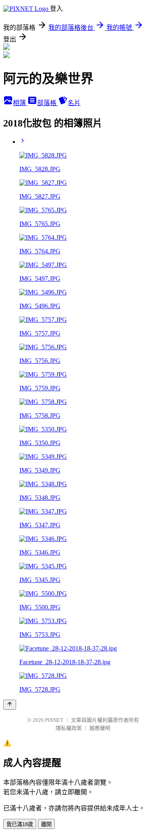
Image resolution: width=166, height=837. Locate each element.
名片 (74, 102)
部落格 (47, 102)
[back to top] (9, 705)
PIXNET (54, 720)
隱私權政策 (69, 728)
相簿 (20, 102)
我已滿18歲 (19, 824)
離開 (46, 824)
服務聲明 (99, 728)
